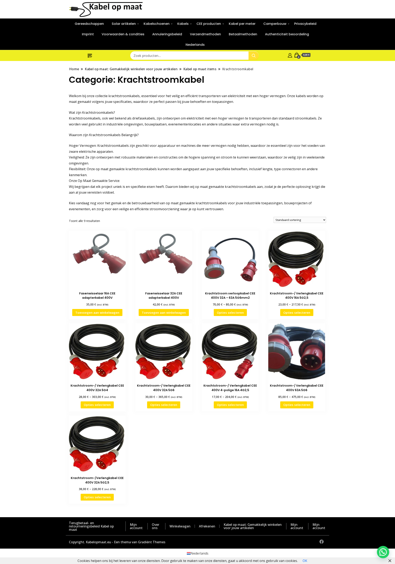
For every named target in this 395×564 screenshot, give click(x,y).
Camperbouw (274, 23)
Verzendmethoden (205, 34)
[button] (383, 552)
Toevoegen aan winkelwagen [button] (97, 312)
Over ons (155, 526)
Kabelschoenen (157, 23)
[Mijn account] (290, 54)
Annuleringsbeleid (167, 34)
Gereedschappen (89, 23)
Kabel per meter (242, 23)
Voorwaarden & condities (123, 34)
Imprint (88, 34)
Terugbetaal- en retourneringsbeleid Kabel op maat (91, 526)
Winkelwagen (180, 526)
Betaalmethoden (243, 34)
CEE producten (208, 23)
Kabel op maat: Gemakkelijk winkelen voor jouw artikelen (253, 526)
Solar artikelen (124, 23)
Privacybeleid (305, 23)
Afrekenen (207, 526)
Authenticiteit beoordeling (287, 34)
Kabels (183, 23)
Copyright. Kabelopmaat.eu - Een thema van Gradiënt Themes (117, 542)
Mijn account (136, 526)
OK (305, 560)
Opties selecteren (230, 312)
